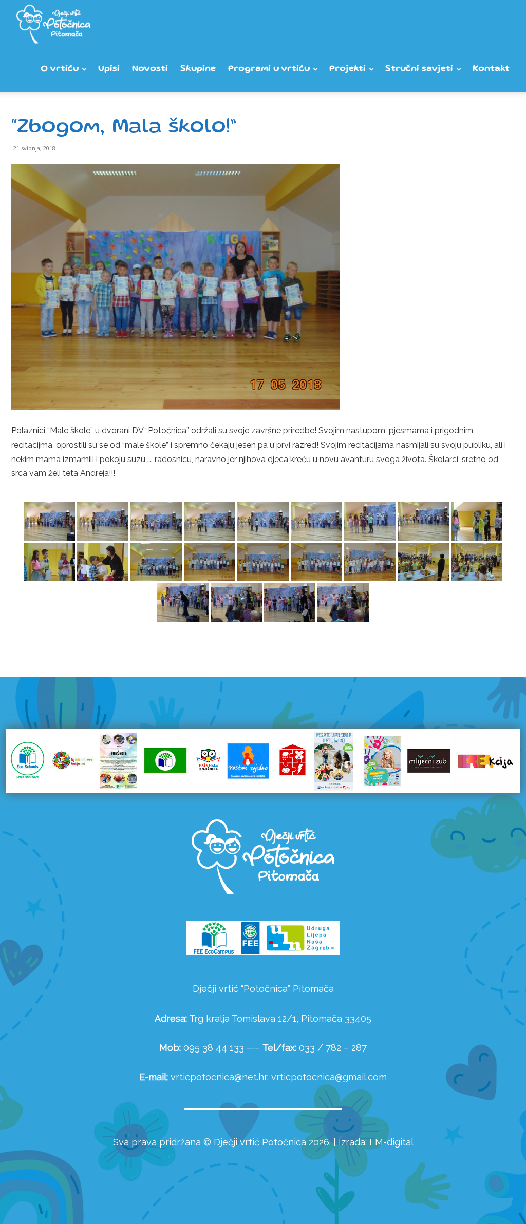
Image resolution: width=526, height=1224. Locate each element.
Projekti (347, 69)
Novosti (150, 69)
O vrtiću (60, 69)
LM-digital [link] (391, 1142)
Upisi (109, 69)
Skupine (198, 69)
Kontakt (491, 69)
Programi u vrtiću (269, 69)
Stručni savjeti (419, 69)
